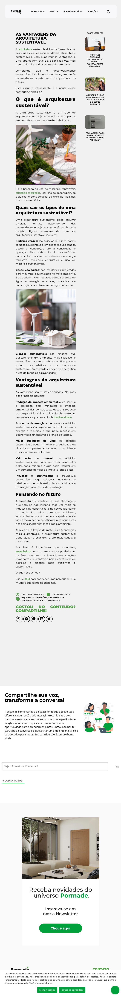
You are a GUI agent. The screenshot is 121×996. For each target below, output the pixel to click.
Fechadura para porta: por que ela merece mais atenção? (95, 136)
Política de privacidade (72, 990)
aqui (27, 579)
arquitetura (25, 49)
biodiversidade (63, 417)
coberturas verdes (31, 600)
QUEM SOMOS (37, 11)
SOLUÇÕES (93, 11)
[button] (108, 11)
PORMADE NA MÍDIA (72, 11)
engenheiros (23, 551)
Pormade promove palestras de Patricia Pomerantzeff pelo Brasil (95, 60)
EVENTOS (54, 11)
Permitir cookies (47, 990)
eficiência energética (28, 193)
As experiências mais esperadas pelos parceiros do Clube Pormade (95, 99)
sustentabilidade (51, 600)
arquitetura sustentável (34, 597)
